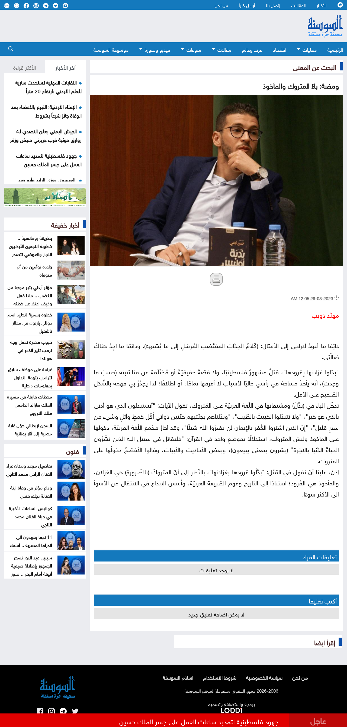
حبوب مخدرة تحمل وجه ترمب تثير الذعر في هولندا (31, 349)
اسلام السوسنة (178, 677)
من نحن (221, 5)
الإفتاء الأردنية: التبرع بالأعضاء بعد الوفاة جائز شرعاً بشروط (46, 110)
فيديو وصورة (157, 49)
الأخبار (322, 5)
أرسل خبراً (247, 5)
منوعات (194, 49)
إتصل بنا (273, 5)
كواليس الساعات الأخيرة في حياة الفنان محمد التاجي (30, 516)
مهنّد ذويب (325, 314)
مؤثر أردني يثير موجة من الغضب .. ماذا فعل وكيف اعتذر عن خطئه (30, 295)
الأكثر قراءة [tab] (24, 66)
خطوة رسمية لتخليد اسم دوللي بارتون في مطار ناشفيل (30, 322)
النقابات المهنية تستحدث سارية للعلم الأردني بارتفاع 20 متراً (48, 86)
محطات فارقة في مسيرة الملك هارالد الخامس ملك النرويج (29, 404)
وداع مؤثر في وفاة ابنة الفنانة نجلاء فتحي (31, 491)
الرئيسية (335, 49)
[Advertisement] (143, 26)
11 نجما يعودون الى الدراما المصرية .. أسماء (31, 540)
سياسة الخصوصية (264, 677)
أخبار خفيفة (65, 224)
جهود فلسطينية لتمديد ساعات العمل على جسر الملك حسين (49, 159)
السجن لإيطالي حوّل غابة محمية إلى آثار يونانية (30, 429)
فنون (72, 450)
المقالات (298, 5)
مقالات (224, 49)
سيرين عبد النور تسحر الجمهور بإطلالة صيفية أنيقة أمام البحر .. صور (31, 565)
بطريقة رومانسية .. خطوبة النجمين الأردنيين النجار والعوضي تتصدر (30, 245)
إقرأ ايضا (324, 641)
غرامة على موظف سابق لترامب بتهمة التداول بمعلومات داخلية (30, 377)
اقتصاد (279, 49)
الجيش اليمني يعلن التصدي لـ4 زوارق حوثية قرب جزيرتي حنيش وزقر (46, 135)
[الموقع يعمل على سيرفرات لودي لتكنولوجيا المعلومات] (231, 709)
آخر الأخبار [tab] (65, 66)
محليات (310, 49)
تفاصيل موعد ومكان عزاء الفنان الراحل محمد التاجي (29, 469)
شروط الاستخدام (219, 677)
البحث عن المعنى (314, 66)
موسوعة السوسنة (111, 49)
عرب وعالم (252, 49)
